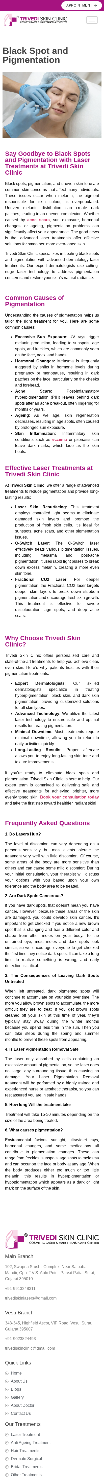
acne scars (38, 220)
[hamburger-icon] (92, 20)
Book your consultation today (69, 797)
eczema (59, 439)
